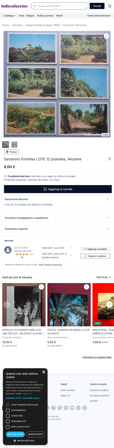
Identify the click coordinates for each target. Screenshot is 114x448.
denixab (8, 240)
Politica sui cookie (51, 419)
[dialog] (25, 406)
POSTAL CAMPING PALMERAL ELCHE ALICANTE (68, 331)
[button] (57, 199)
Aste (21, 15)
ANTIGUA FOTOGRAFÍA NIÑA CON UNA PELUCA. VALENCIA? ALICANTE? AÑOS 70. (23, 331)
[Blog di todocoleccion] (84, 408)
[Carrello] (110, 6)
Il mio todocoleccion (99, 15)
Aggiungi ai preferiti (97, 249)
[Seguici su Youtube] (72, 408)
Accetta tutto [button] (15, 434)
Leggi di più (27, 393)
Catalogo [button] (9, 15)
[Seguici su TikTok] (78, 408)
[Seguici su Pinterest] (66, 408)
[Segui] (106, 36)
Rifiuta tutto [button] (35, 434)
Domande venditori (99, 390)
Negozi (30, 15)
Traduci (13, 152)
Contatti (94, 401)
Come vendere (68, 390)
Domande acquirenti (99, 395)
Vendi (59, 15)
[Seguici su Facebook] (53, 408)
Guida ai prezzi (45, 15)
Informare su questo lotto (97, 357)
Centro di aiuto (98, 384)
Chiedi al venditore (97, 256)
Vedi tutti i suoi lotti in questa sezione (54, 255)
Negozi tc (65, 395)
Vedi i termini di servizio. (50, 264)
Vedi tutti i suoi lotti (53, 247)
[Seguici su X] (59, 408)
